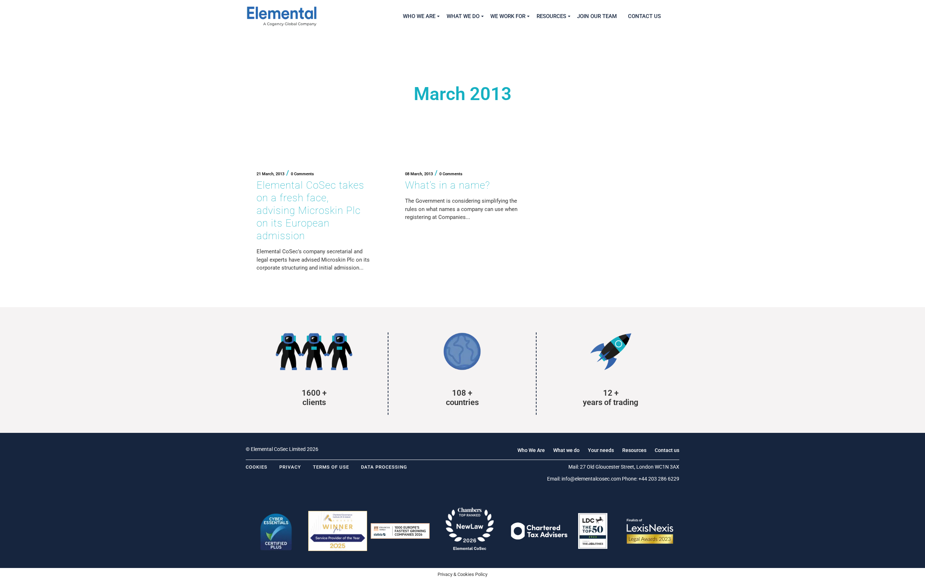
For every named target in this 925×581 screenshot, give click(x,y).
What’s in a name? (447, 185)
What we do (566, 450)
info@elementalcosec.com (591, 479)
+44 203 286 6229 (658, 479)
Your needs (601, 450)
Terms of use (331, 467)
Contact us (667, 450)
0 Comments (302, 174)
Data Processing (384, 467)
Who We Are (531, 450)
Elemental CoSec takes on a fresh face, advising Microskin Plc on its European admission (310, 210)
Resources (634, 450)
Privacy (290, 467)
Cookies (256, 467)
